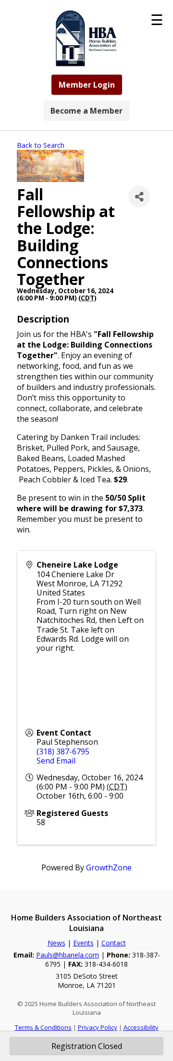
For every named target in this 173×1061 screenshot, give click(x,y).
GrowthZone (109, 867)
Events (83, 942)
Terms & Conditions (43, 1027)
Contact (113, 942)
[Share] (139, 196)
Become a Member (86, 110)
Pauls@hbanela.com (67, 954)
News (56, 942)
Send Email (56, 760)
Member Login (87, 84)
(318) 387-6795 (63, 751)
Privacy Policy (97, 1027)
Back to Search (40, 145)
